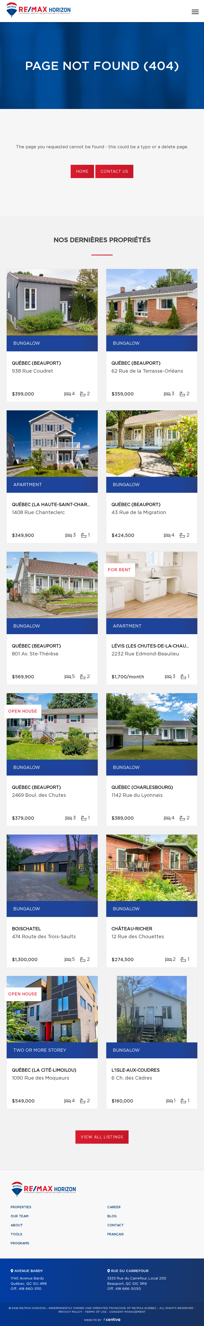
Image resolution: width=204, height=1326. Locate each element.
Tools (16, 1234)
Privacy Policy (70, 1312)
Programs (20, 1243)
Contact (115, 1225)
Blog (112, 1216)
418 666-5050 (128, 1289)
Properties (21, 1207)
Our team (19, 1216)
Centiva (111, 1319)
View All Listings (102, 1137)
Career (114, 1207)
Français (115, 1234)
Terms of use (96, 1312)
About (17, 1225)
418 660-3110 (30, 1289)
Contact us (114, 172)
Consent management (127, 1312)
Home (82, 172)
